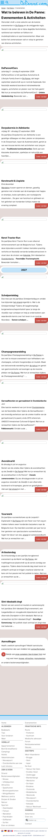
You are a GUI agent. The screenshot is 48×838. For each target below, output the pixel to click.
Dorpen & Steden (8, 799)
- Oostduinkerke (32, 801)
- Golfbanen (6, 819)
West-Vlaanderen (32, 754)
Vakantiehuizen (7, 757)
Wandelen (5, 188)
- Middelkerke (31, 792)
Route (27, 730)
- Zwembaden (7, 808)
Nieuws (28, 747)
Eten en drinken (8, 825)
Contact (28, 824)
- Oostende (30, 789)
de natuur (34, 366)
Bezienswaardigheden (10, 776)
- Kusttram (29, 736)
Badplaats (5, 730)
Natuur (4, 802)
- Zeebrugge (30, 775)
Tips (3, 733)
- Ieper (28, 763)
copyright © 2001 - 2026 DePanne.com (33, 835)
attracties (29, 658)
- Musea (4, 779)
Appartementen (8, 746)
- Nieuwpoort (7, 760)
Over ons (29, 817)
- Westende (30, 795)
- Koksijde (29, 804)
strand (25, 535)
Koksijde (26, 255)
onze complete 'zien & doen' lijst (28, 654)
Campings (5, 752)
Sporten (4, 805)
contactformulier (38, 649)
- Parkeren (29, 733)
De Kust (28, 766)
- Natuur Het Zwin (32, 769)
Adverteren (30, 814)
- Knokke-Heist (31, 772)
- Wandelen (6, 814)
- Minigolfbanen (8, 793)
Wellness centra (8, 796)
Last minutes (6, 766)
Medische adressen (33, 738)
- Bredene (29, 786)
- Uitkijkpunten (7, 782)
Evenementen (31, 723)
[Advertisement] (24, 103)
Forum (27, 741)
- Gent (27, 760)
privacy (18, 835)
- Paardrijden (6, 817)
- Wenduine (30, 780)
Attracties (5, 785)
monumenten (39, 658)
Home (3, 723)
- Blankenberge (31, 778)
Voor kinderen (7, 736)
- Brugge (28, 757)
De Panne (19, 25)
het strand (17, 302)
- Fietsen (5, 811)
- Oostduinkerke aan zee (11, 763)
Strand (4, 773)
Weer (3, 738)
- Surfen (4, 822)
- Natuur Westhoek (33, 806)
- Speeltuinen (7, 788)
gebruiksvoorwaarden (9, 835)
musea (21, 658)
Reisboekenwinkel (32, 744)
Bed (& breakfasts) (9, 749)
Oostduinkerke (7, 259)
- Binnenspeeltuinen (9, 791)
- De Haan (29, 783)
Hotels (4, 754)
